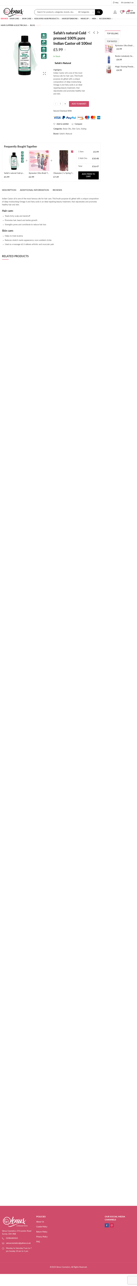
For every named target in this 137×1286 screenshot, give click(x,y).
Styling (83, 129)
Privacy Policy (41, 1237)
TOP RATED (112, 41)
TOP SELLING (112, 34)
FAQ (38, 1242)
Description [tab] (9, 190)
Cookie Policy (41, 1227)
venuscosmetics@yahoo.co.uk (18, 1243)
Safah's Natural (63, 63)
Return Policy (41, 1232)
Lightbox (44, 73)
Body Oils (67, 129)
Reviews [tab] (57, 190)
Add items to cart (88, 175)
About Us (40, 1222)
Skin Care (76, 129)
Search (99, 12)
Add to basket (79, 104)
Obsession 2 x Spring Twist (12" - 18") (68, 173)
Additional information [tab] (34, 190)
